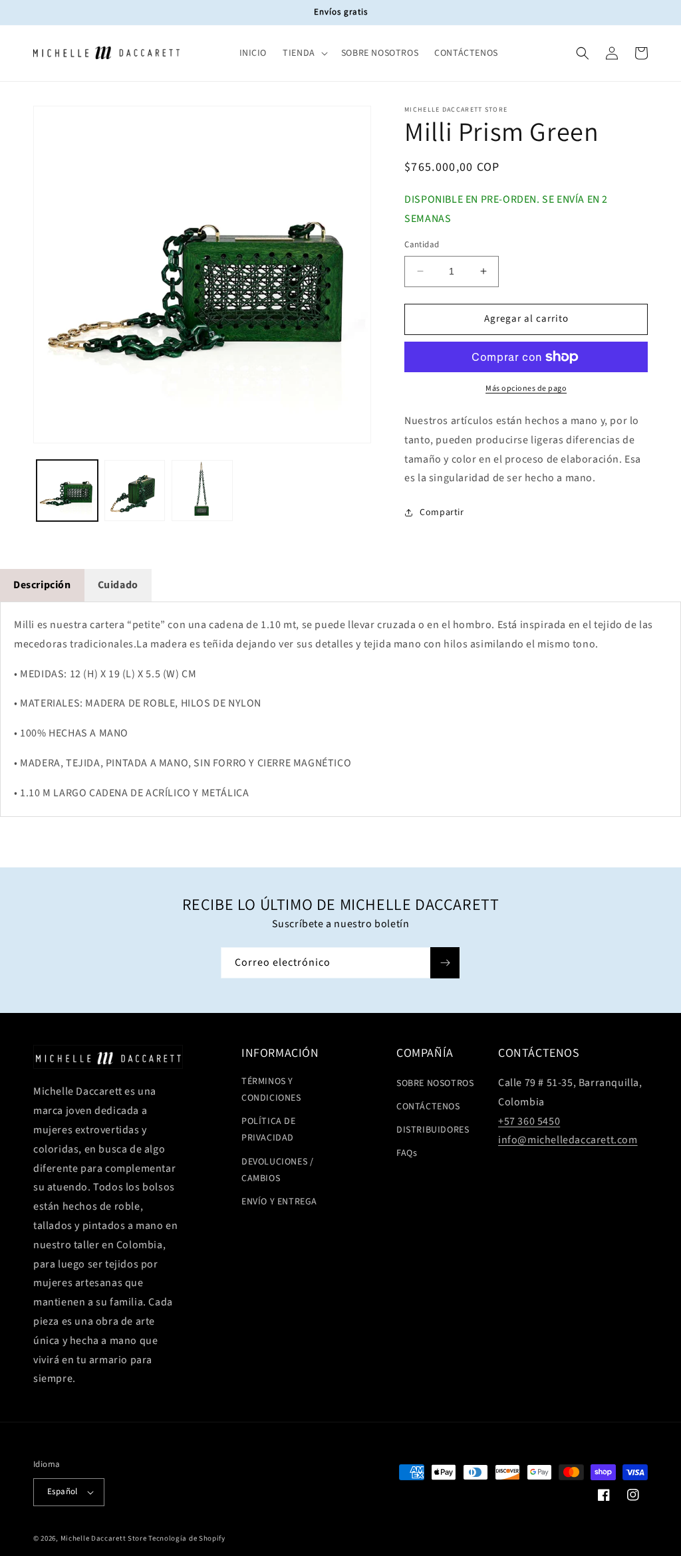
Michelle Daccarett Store (104, 1538)
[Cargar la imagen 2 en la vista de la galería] (135, 490)
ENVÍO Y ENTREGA (279, 1201)
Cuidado (118, 585)
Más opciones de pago (526, 388)
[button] (304, 53)
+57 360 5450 (529, 1121)
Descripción (42, 585)
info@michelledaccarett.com (568, 1140)
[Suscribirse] (445, 962)
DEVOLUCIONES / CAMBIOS (277, 1170)
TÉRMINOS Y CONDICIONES (271, 1090)
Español (62, 1492)
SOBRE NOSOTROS (435, 1083)
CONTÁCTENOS (428, 1106)
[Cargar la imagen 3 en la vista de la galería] (202, 490)
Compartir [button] (442, 512)
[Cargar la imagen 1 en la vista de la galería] (67, 490)
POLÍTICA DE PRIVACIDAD (268, 1130)
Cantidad (421, 245)
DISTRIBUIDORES (432, 1130)
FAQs (406, 1153)
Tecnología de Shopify (186, 1538)
